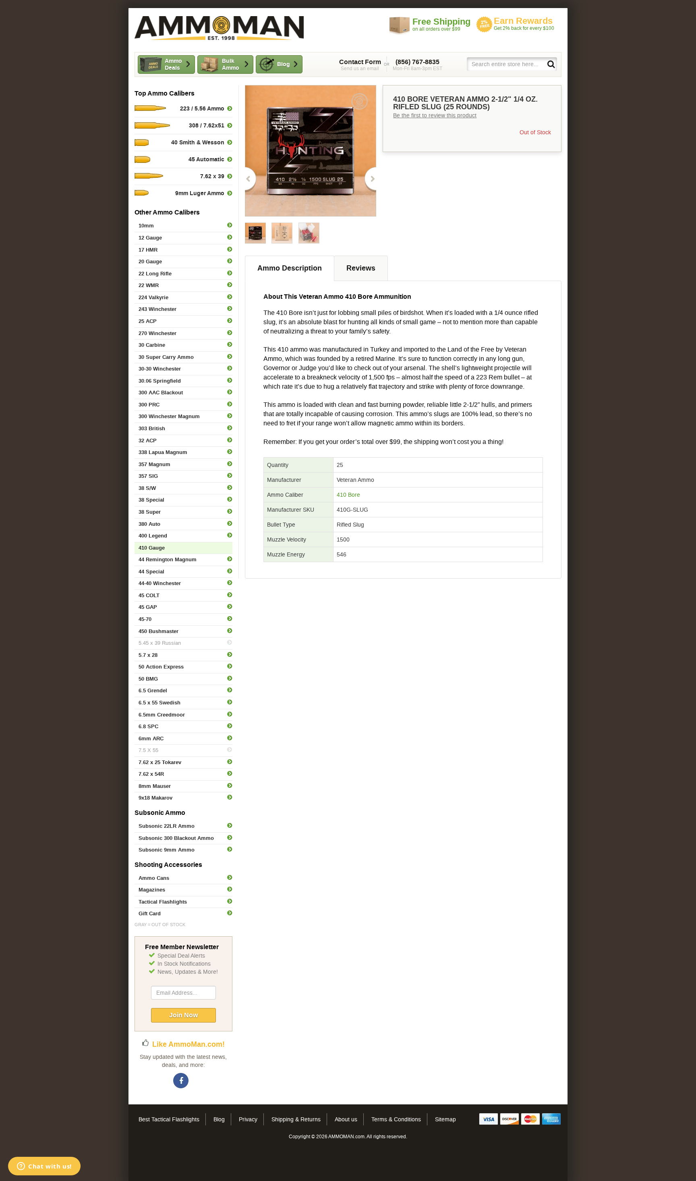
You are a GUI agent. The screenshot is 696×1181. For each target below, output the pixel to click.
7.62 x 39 (212, 176)
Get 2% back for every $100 (524, 23)
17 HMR (148, 250)
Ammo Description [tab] (289, 268)
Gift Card (150, 913)
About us (346, 1119)
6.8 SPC (148, 726)
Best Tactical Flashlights (169, 1119)
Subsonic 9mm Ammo (167, 850)
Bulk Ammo (230, 64)
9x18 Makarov (155, 798)
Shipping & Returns (296, 1119)
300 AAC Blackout (161, 393)
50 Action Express (161, 667)
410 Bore (348, 495)
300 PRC (149, 405)
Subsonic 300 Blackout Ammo (176, 838)
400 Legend (153, 536)
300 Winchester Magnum (169, 416)
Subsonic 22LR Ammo (167, 826)
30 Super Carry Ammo (166, 357)
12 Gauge (150, 238)
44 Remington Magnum (168, 559)
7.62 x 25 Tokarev (160, 762)
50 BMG (148, 679)
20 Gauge (150, 261)
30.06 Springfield (160, 381)
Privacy (248, 1119)
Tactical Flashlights (163, 902)
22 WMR (149, 285)
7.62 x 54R (151, 774)
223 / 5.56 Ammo (202, 108)
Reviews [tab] (360, 268)
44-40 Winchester (160, 583)
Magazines (152, 890)
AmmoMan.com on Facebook (181, 1081)
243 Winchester (157, 309)
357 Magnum (154, 464)
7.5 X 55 (148, 750)
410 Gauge (152, 548)
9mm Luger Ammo (199, 193)
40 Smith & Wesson (197, 142)
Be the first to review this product (434, 115)
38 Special (151, 500)
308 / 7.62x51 (206, 125)
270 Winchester (157, 333)
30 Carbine (152, 345)
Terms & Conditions (396, 1119)
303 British (152, 428)
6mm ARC (151, 738)
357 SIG (148, 476)
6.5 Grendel (153, 690)
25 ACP (148, 321)
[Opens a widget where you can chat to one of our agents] (44, 1167)
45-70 (145, 619)
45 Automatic (206, 159)
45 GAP (148, 607)
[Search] (550, 63)
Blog (283, 64)
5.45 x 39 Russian (160, 643)
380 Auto (149, 524)
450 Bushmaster (158, 631)
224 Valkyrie (153, 297)
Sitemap (445, 1119)
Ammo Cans (154, 878)
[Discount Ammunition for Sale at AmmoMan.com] (219, 28)
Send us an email (360, 64)
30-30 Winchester (160, 369)
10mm (146, 226)
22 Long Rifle (155, 274)
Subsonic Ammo (160, 812)
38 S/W (147, 488)
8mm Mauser (155, 786)
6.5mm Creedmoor (162, 715)
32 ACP (148, 440)
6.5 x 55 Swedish (159, 703)
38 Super (150, 512)
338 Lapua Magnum (163, 452)
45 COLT (149, 595)
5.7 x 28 (148, 655)
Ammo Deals (173, 64)
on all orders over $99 (441, 24)
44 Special (151, 572)
